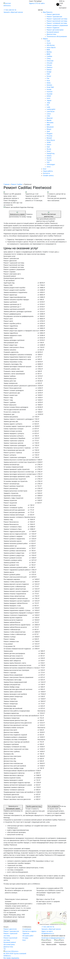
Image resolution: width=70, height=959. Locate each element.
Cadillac (49, 56)
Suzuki (49, 158)
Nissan (49, 129)
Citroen (49, 65)
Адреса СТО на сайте (37, 3)
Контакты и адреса (29, 931)
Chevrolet (50, 61)
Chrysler (49, 63)
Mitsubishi (50, 127)
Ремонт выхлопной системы (57, 21)
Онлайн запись (48, 175)
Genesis (49, 85)
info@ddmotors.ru (47, 933)
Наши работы (48, 171)
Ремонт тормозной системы (57, 19)
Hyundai (49, 94)
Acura (49, 43)
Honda (49, 89)
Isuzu (48, 98)
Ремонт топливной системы (57, 23)
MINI (48, 125)
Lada (48, 107)
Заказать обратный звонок (13, 12)
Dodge (49, 72)
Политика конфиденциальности (53, 938)
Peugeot (49, 133)
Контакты (46, 173)
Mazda (49, 120)
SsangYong (50, 153)
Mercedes (50, 122)
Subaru (49, 156)
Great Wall (50, 87)
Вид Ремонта (47, 12)
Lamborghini (51, 109)
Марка (45, 39)
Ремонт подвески (53, 28)
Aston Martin (51, 47)
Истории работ (28, 936)
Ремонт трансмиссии (54, 16)
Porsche (49, 136)
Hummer (49, 92)
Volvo (49, 167)
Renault (49, 138)
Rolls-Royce (51, 140)
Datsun (49, 69)
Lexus (49, 114)
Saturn (49, 144)
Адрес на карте (47, 931)
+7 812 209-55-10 (10, 10)
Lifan (48, 116)
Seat (48, 147)
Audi (48, 41)
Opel (48, 131)
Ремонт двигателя (53, 14)
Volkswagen (51, 164)
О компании (27, 929)
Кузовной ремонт (53, 32)
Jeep (48, 103)
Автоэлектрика (9, 944)
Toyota (49, 160)
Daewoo (49, 67)
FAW (48, 74)
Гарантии (26, 933)
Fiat (48, 78)
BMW (48, 54)
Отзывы (25, 938)
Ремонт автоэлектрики (55, 30)
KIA (48, 105)
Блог (44, 169)
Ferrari (49, 76)
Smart (49, 151)
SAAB (48, 142)
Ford (48, 80)
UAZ (48, 162)
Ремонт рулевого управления (57, 25)
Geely (49, 83)
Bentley (49, 52)
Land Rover (51, 111)
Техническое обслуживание (57, 36)
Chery (49, 58)
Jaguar (49, 100)
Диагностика (51, 34)
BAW (48, 50)
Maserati (50, 118)
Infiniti (49, 96)
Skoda (49, 149)
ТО (5, 949)
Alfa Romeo (51, 45)
